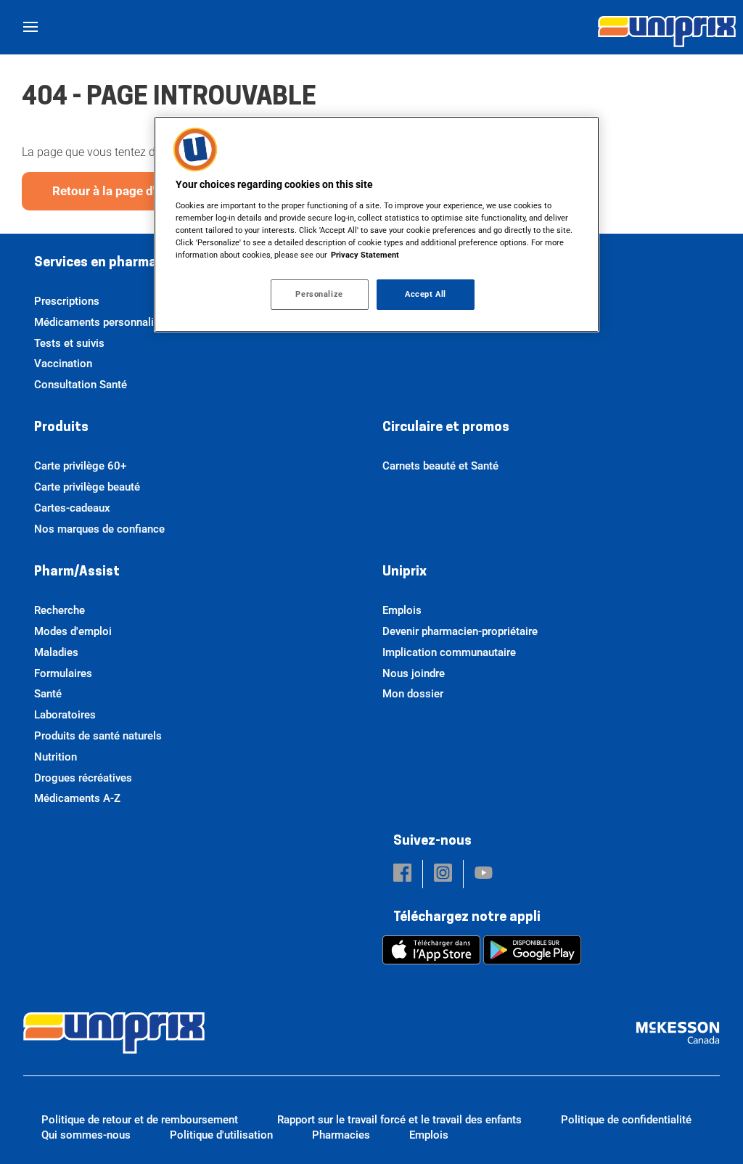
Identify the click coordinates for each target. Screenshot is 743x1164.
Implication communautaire (449, 652)
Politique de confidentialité (626, 1119)
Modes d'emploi (73, 631)
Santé (48, 693)
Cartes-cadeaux (72, 508)
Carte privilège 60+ (80, 465)
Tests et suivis (69, 343)
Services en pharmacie (104, 263)
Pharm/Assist (77, 572)
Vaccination (63, 363)
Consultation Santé (80, 384)
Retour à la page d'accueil (124, 191)
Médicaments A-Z (77, 798)
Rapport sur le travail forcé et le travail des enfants (399, 1119)
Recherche (59, 610)
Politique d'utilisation (221, 1135)
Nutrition (55, 756)
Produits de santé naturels (98, 735)
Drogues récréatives (83, 777)
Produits (61, 428)
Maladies (56, 652)
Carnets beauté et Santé (440, 465)
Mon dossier (412, 693)
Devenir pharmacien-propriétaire (460, 631)
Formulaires (63, 673)
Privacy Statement (365, 255)
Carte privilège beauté (87, 486)
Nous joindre (413, 673)
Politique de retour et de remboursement (139, 1119)
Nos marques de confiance (99, 529)
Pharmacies (341, 1135)
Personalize (318, 294)
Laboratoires (65, 714)
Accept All (425, 294)
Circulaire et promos (445, 428)
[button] (402, 874)
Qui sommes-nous (86, 1135)
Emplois (402, 610)
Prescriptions (66, 301)
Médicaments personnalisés (102, 322)
